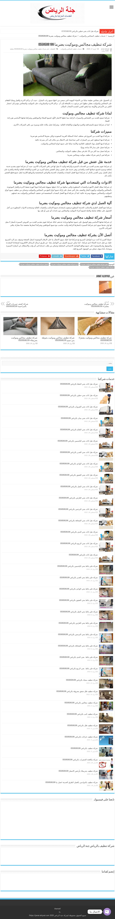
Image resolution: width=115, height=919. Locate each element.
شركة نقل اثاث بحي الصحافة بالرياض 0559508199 (78, 521)
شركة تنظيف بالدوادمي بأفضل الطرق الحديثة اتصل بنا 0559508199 (71, 782)
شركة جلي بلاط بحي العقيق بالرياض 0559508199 (78, 600)
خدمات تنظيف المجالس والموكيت (92, 36)
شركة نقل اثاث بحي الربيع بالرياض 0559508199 (79, 543)
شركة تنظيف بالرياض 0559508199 (84, 748)
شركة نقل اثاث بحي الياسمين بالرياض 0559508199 (78, 441)
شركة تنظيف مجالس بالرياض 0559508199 (81, 703)
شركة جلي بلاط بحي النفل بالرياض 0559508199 (79, 612)
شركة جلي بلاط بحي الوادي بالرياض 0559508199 (78, 589)
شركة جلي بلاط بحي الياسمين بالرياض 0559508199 (77, 566)
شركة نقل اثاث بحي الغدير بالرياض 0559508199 (79, 452)
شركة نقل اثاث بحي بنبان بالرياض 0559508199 (79, 418)
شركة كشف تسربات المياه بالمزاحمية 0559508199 (17, 304)
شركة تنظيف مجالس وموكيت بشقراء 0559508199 (96, 304)
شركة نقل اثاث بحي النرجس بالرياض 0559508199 (78, 509)
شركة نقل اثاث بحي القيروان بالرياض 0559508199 (78, 407)
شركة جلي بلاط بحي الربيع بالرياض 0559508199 (78, 668)
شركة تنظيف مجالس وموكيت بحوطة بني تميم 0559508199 (58, 339)
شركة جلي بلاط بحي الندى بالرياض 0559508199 (79, 657)
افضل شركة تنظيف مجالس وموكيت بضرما (34, 264)
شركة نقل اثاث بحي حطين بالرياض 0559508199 (80, 31)
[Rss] (60, 912)
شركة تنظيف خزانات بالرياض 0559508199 (81, 737)
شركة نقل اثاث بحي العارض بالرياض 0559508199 (78, 498)
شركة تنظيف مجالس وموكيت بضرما (101, 267)
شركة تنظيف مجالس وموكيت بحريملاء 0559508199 (24, 339)
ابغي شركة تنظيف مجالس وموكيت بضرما (94, 264)
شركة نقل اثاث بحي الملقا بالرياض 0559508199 (79, 384)
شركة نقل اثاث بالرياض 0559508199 (83, 555)
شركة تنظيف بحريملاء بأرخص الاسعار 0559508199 (78, 771)
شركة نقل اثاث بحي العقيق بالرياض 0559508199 (78, 475)
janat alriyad (105, 49)
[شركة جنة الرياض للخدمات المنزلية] (57, 12)
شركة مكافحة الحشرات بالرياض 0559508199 (80, 760)
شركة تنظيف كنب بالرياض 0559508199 (82, 714)
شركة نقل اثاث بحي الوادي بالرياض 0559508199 (79, 464)
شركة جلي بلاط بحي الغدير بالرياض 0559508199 (79, 577)
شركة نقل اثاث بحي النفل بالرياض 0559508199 (79, 486)
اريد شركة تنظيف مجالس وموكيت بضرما (65, 264)
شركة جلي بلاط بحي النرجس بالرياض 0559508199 (78, 634)
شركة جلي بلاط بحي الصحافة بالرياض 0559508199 (78, 646)
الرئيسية (111, 36)
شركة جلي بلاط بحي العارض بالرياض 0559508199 (78, 623)
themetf (57, 909)
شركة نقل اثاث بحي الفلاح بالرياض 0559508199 (79, 430)
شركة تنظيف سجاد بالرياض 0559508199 (82, 680)
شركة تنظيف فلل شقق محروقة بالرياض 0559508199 (77, 691)
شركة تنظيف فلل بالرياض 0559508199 (82, 725)
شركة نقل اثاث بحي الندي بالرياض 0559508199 (79, 532)
